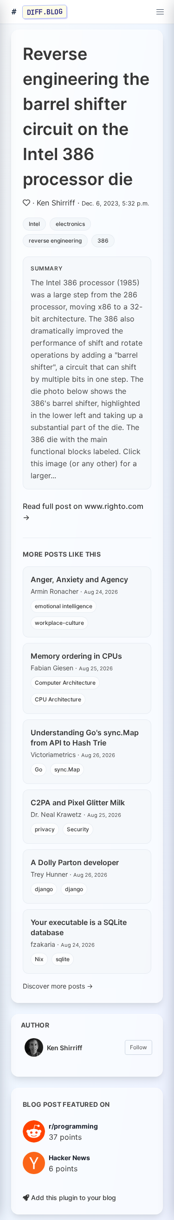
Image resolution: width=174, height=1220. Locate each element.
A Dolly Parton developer (75, 862)
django (44, 889)
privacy (45, 829)
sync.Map (67, 769)
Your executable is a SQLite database (79, 927)
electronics (70, 223)
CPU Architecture (58, 699)
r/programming (73, 1126)
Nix (39, 959)
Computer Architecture (65, 682)
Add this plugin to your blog (72, 1197)
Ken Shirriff (56, 202)
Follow (138, 1047)
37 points (65, 1137)
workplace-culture (59, 622)
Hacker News (69, 1158)
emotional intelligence (63, 606)
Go (38, 769)
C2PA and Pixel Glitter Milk (78, 802)
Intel (34, 223)
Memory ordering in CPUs (76, 656)
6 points (63, 1168)
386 (103, 240)
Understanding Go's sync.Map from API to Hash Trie (85, 737)
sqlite (63, 959)
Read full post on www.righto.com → (83, 511)
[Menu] (160, 12)
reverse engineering (55, 240)
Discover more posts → (58, 986)
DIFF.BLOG (45, 11)
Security (78, 829)
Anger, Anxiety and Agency (79, 579)
